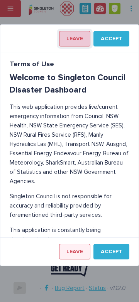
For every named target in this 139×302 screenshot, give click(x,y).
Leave (74, 38)
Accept (111, 38)
